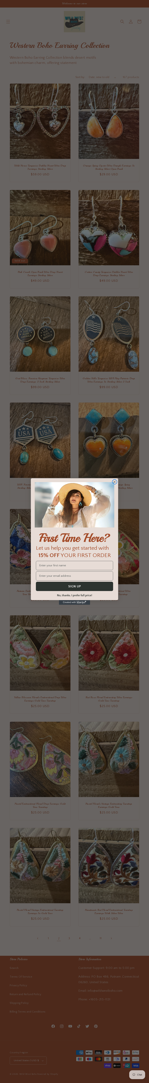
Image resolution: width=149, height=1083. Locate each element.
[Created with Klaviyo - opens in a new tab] (74, 602)
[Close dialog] (114, 481)
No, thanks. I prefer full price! (74, 595)
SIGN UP (74, 586)
